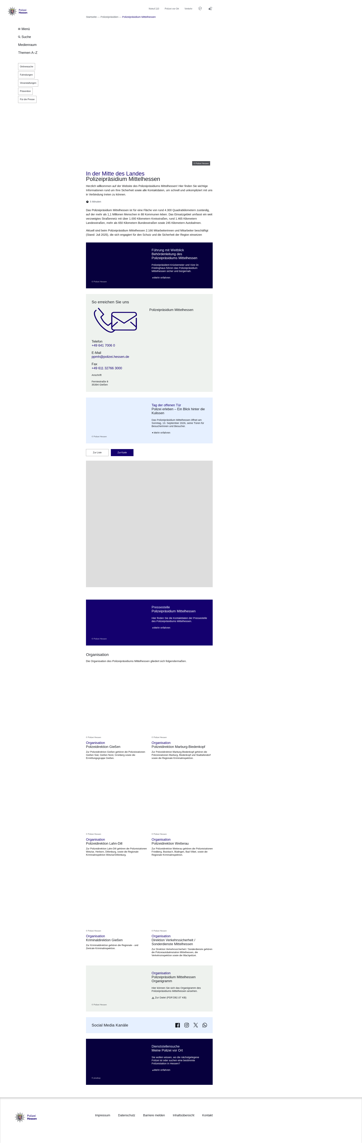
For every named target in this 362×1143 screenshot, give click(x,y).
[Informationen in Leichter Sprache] (200, 8)
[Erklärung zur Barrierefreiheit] (210, 8)
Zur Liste (97, 452)
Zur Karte (122, 452)
